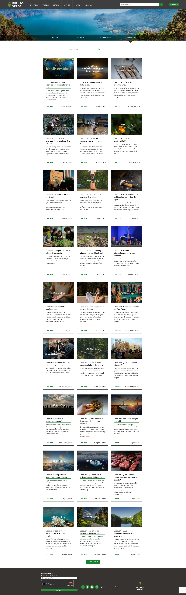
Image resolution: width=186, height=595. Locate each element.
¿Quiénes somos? (106, 587)
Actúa (78, 5)
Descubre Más (130, 38)
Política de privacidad (121, 587)
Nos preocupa (105, 38)
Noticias (56, 5)
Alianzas (88, 5)
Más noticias (93, 562)
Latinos (67, 5)
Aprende (45, 5)
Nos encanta (80, 38)
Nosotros (34, 5)
